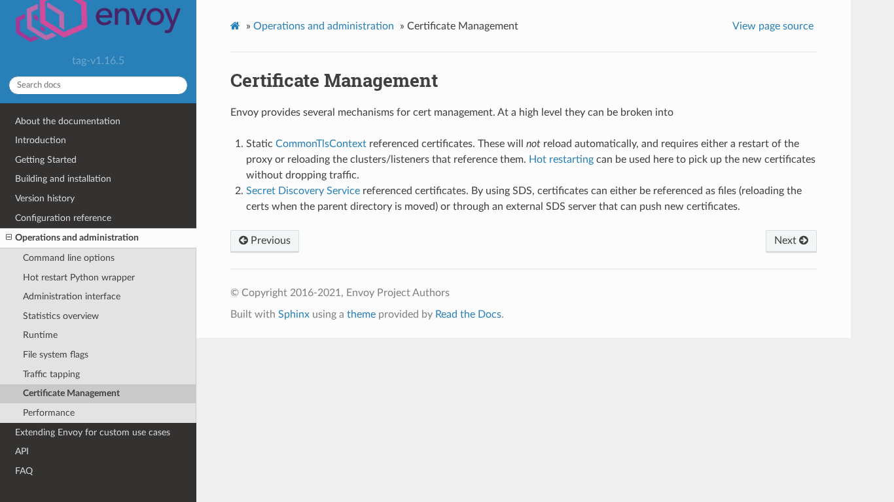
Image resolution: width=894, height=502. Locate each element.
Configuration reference (63, 218)
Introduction (40, 140)
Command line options (69, 258)
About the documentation (67, 121)
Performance (49, 413)
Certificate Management (71, 393)
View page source (773, 26)
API (22, 451)
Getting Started (46, 160)
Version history (45, 198)
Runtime (40, 335)
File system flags (55, 355)
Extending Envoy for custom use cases (92, 432)
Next (786, 240)
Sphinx (294, 314)
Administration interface (71, 296)
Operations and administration (77, 238)
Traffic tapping (51, 374)
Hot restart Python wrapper (79, 277)
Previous (269, 240)
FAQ (24, 471)
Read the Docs (468, 314)
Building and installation (63, 179)
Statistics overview (61, 316)
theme (361, 314)
